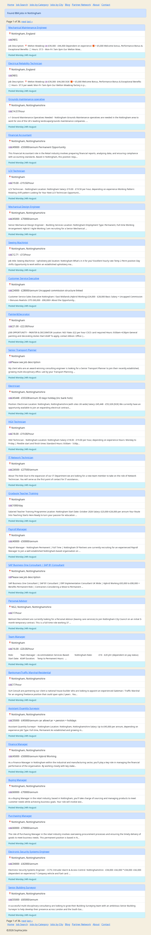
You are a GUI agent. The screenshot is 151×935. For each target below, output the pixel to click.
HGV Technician (17, 421)
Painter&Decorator (19, 314)
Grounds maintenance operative (26, 99)
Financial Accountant (20, 135)
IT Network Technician (20, 457)
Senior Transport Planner (22, 350)
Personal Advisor (17, 600)
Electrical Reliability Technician (25, 63)
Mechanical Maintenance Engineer (27, 27)
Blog (67, 4)
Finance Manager (18, 744)
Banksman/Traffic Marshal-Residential (29, 672)
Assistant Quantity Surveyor (24, 708)
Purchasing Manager (20, 815)
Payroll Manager (17, 529)
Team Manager (16, 636)
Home (10, 4)
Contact (105, 4)
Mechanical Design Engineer (24, 206)
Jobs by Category (39, 4)
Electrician (14, 386)
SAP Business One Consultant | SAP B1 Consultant (36, 565)
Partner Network (81, 4)
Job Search (22, 4)
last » (30, 21)
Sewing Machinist (18, 242)
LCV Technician (16, 171)
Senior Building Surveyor (22, 887)
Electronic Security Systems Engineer (29, 851)
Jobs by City (56, 4)
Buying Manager (17, 780)
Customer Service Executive (23, 278)
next (23, 21)
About (96, 4)
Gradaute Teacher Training (23, 493)
